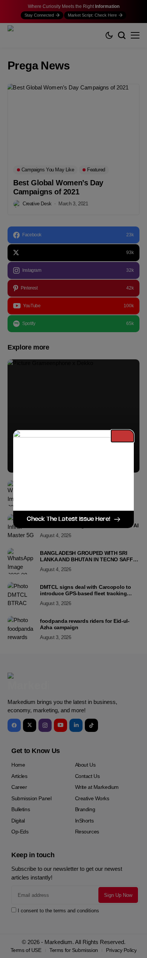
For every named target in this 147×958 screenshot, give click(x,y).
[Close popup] (122, 436)
